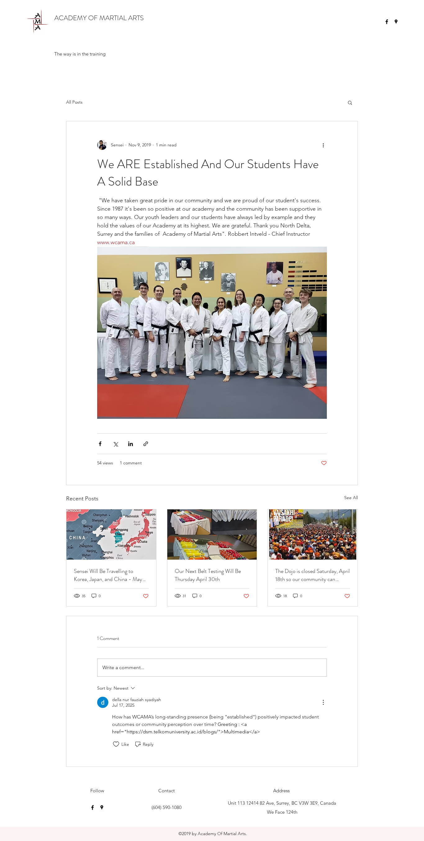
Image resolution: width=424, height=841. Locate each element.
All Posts (74, 102)
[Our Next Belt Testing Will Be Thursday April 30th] (212, 534)
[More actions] (323, 145)
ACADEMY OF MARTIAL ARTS (99, 18)
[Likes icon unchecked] (116, 744)
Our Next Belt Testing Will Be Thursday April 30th (208, 575)
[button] (350, 102)
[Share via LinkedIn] (130, 444)
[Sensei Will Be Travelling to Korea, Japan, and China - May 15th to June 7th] (111, 534)
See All (351, 497)
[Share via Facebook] (100, 444)
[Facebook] (387, 22)
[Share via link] (146, 444)
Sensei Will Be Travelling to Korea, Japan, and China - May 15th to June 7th (108, 575)
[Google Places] (396, 22)
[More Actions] (323, 702)
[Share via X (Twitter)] (115, 444)
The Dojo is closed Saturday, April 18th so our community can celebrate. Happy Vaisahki (312, 575)
